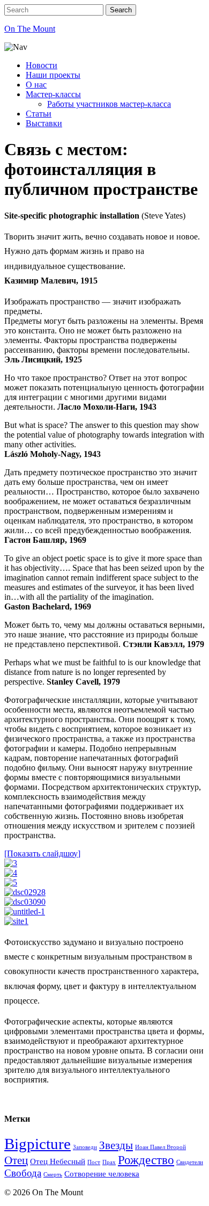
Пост (93, 1162)
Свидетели (189, 1162)
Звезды (116, 1145)
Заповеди (85, 1147)
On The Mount (29, 28)
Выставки (44, 123)
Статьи (38, 113)
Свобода (22, 1173)
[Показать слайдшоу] (42, 853)
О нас (36, 84)
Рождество (146, 1160)
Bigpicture (37, 1143)
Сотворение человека (101, 1173)
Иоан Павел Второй (160, 1147)
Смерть (52, 1175)
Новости (41, 65)
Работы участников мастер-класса (109, 103)
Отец (16, 1160)
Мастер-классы (53, 94)
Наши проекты (53, 74)
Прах (109, 1162)
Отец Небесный (57, 1161)
